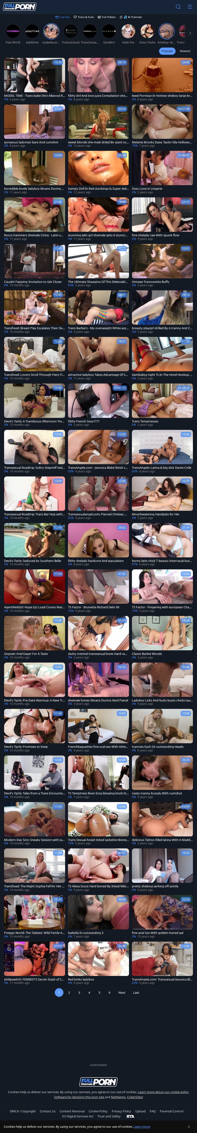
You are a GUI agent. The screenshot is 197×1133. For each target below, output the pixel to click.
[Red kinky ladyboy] (98, 963)
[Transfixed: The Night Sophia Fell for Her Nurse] (34, 870)
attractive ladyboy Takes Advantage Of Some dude (97, 374)
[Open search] (178, 6)
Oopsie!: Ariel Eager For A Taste (26, 653)
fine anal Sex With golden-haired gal (157, 932)
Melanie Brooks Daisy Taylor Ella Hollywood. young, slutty (161, 142)
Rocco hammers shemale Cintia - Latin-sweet (34, 235)
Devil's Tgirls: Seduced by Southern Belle (32, 560)
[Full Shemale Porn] (20, 7)
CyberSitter (135, 1097)
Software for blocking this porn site (79, 1097)
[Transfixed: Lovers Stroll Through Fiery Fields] (34, 359)
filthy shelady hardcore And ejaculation (96, 560)
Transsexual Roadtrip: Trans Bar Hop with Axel (34, 514)
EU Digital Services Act (77, 1116)
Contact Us (47, 1111)
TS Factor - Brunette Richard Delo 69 (93, 607)
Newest (185, 51)
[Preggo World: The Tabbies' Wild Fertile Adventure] (34, 917)
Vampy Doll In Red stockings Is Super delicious (98, 188)
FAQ (153, 1111)
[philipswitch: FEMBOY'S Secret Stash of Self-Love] (34, 963)
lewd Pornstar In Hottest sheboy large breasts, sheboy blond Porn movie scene (162, 95)
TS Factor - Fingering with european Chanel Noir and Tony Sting (162, 607)
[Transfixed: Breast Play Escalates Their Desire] (34, 312)
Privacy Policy (121, 1111)
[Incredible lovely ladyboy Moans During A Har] (34, 173)
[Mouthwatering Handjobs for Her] (162, 498)
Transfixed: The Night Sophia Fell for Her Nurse (34, 886)
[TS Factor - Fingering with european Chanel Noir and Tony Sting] (162, 591)
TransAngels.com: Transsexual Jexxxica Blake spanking (162, 979)
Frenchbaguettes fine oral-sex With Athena (98, 746)
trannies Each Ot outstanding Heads (158, 746)
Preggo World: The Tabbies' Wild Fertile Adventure (34, 932)
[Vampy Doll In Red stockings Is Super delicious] (98, 173)
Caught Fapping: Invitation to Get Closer (33, 281)
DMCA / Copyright (23, 1111)
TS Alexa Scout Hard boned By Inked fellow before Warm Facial (98, 886)
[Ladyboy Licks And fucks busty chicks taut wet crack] (162, 684)
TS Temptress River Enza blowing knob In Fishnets (98, 793)
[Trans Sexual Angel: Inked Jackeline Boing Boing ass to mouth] (98, 824)
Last (136, 992)
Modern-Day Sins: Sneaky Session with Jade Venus (34, 839)
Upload (140, 1111)
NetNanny (118, 1097)
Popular (167, 51)
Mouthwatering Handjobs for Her (155, 514)
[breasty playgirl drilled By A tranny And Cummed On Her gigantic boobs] (162, 312)
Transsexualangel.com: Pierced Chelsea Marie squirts (98, 514)
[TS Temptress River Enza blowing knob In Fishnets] (98, 777)
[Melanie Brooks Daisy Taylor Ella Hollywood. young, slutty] (162, 126)
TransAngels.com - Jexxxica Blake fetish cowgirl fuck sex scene (97, 467)
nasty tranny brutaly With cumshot (157, 793)
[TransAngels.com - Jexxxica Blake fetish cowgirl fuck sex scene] (98, 452)
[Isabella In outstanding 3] (98, 917)
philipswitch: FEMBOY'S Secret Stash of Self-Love (34, 979)
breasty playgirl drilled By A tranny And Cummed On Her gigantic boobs (162, 328)
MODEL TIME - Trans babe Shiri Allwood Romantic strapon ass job (34, 95)
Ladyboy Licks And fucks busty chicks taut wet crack (162, 700)
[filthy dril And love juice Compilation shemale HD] (98, 80)
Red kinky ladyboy (81, 979)
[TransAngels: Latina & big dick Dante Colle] (162, 452)
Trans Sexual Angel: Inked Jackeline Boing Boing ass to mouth (97, 839)
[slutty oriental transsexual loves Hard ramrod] (98, 638)
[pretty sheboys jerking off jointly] (162, 870)
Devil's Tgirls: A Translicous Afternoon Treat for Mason (34, 421)
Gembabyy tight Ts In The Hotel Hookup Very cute (162, 374)
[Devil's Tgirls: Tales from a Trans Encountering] (34, 777)
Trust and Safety (109, 1116)
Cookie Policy (98, 1111)
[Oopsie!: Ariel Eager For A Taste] (34, 638)
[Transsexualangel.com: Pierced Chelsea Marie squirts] (98, 498)
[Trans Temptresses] (162, 405)
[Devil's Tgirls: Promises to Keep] (34, 731)
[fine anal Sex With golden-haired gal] (162, 917)
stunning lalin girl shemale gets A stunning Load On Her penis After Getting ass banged (98, 235)
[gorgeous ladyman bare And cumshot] (34, 126)
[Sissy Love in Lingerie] (162, 173)
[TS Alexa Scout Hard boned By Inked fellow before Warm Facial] (98, 870)
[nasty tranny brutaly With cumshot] (162, 777)
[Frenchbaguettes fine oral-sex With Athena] (98, 731)
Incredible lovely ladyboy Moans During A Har (33, 188)
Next (121, 992)
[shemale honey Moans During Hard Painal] (98, 684)
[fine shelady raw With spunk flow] (162, 219)
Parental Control (171, 1111)
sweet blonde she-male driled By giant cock (98, 142)
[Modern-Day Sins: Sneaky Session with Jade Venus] (34, 824)
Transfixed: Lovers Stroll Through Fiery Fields (34, 374)
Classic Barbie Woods (147, 653)
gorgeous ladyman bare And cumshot (31, 142)
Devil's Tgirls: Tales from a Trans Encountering (34, 793)
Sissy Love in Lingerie (147, 188)
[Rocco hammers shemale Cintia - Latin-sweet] (34, 219)
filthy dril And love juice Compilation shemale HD (98, 95)
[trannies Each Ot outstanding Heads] (162, 731)
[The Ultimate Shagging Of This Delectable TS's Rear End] (98, 266)
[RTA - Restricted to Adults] (130, 1116)
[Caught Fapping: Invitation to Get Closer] (34, 266)
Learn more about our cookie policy (163, 1092)
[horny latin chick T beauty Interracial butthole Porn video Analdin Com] (162, 545)
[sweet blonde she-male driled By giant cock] (98, 126)
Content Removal (72, 1111)
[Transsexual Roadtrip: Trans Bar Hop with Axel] (34, 498)
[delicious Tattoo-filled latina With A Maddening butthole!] (162, 824)
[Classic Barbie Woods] (162, 638)
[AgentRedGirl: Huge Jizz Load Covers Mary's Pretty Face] (34, 591)
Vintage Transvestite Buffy (150, 281)
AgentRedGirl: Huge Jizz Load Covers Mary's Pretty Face (33, 607)
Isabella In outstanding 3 (85, 932)
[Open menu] (189, 6)
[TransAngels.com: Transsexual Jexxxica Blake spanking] (162, 963)
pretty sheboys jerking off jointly (155, 886)
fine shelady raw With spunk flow (155, 235)
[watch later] (10, 63)
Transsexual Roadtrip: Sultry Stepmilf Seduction (34, 467)
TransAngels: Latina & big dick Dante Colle (161, 467)
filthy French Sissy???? (83, 421)
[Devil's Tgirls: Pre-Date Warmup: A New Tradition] (34, 684)
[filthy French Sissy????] (98, 405)
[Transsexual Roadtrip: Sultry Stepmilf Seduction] (34, 452)
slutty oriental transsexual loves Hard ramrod (98, 653)
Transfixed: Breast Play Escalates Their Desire (34, 328)
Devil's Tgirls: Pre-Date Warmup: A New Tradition (34, 700)
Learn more (142, 1126)
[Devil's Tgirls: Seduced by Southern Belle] (34, 545)
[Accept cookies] (189, 1126)
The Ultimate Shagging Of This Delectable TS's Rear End (97, 281)
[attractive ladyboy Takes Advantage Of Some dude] (98, 359)
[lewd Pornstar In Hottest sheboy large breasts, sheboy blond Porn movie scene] (162, 80)
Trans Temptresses (145, 421)
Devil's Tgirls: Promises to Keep (26, 746)
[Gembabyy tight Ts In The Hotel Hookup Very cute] (162, 359)
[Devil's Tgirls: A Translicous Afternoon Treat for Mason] (34, 405)
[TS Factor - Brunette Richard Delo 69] (98, 591)
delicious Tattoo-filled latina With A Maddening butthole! (162, 839)
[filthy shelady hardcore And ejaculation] (98, 545)
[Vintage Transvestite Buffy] (162, 266)
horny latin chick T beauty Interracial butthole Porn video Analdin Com (162, 560)
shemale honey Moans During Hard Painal (98, 700)
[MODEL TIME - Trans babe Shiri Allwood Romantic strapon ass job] (34, 80)
